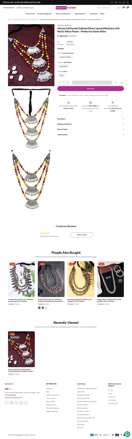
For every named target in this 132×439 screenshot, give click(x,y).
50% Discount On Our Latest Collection (25, 19)
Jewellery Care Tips (52, 395)
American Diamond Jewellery (87, 401)
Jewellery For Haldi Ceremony (87, 388)
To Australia (112, 400)
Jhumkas (80, 428)
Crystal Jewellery (82, 405)
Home (10, 19)
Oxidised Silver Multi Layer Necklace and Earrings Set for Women (20, 300)
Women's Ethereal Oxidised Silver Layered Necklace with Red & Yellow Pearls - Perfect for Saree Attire (20, 370)
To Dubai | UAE (113, 403)
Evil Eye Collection (83, 414)
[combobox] (105, 8)
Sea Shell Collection (83, 395)
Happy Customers (52, 411)
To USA (110, 390)
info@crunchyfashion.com (13, 398)
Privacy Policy (51, 398)
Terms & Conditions (52, 408)
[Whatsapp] (127, 2)
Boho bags (80, 424)
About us (49, 388)
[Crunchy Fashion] (66, 7)
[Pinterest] (119, 2)
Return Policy (50, 401)
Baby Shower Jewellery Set (86, 418)
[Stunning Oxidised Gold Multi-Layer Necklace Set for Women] (80, 279)
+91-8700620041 (10, 395)
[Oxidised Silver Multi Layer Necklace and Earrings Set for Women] (21, 279)
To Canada (111, 397)
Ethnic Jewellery (82, 408)
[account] (118, 8)
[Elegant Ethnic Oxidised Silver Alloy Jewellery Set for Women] (110, 279)
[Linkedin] (123, 2)
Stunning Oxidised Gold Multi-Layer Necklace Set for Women (79, 300)
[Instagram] (116, 2)
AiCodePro (19, 435)
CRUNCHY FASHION (64, 25)
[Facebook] (112, 2)
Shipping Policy (51, 405)
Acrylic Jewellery (82, 421)
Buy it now (90, 88)
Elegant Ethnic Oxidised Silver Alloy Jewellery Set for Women (109, 300)
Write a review (82, 235)
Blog (47, 392)
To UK (110, 394)
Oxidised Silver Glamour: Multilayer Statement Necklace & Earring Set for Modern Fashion (50, 300)
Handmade (80, 392)
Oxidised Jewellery (83, 411)
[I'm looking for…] (99, 8)
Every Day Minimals (83, 398)
